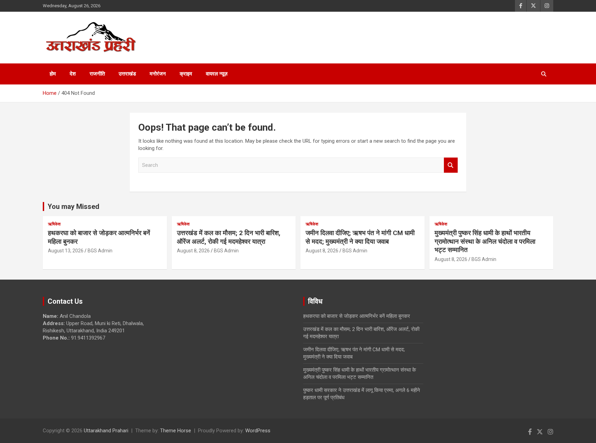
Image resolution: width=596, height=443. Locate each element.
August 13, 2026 (65, 250)
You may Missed (73, 206)
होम (53, 74)
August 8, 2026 (193, 250)
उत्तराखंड (127, 74)
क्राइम (186, 74)
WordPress (257, 430)
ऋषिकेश (54, 224)
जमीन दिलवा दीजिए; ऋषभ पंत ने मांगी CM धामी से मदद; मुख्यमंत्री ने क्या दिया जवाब (360, 237)
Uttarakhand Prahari (106, 430)
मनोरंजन (158, 74)
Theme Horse (175, 430)
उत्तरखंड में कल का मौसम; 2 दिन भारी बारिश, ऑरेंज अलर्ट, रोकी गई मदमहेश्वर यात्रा (228, 237)
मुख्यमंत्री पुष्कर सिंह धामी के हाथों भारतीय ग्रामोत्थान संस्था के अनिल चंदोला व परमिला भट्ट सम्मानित (485, 241)
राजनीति (97, 74)
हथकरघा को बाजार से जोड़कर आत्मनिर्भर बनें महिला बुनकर (356, 316)
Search (451, 165)
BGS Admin (100, 250)
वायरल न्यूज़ (217, 74)
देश (73, 74)
